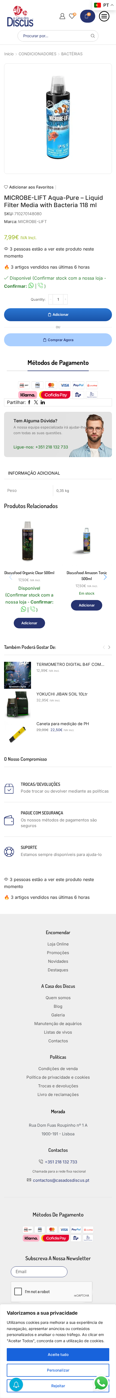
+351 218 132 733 (51, 447)
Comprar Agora (60, 340)
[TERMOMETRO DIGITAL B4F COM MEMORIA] (17, 675)
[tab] (34, 473)
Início (9, 54)
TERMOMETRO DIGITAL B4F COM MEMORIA (70, 664)
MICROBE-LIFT (32, 221)
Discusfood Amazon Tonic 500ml (87, 575)
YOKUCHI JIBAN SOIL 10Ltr (62, 694)
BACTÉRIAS (72, 54)
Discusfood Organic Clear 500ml (29, 572)
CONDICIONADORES (37, 54)
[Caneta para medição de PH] (17, 734)
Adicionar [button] (29, 623)
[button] (105, 577)
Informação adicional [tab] (34, 473)
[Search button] (92, 35)
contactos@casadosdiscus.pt (61, 1180)
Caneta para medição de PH (62, 723)
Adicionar (61, 314)
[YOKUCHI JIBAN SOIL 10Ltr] (17, 704)
